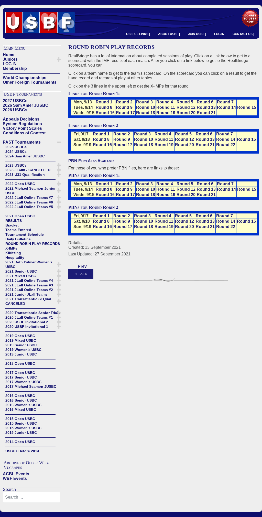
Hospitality (14, 257)
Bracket (12, 225)
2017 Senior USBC (21, 377)
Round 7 (225, 102)
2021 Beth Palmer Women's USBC (28, 264)
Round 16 (105, 113)
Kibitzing (13, 253)
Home (8, 54)
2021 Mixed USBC (20, 276)
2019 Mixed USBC (20, 340)
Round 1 (104, 102)
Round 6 (205, 102)
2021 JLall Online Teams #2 (29, 290)
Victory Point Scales (22, 128)
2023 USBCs (16, 165)
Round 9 (124, 107)
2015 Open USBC (20, 419)
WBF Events (15, 478)
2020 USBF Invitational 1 (26, 327)
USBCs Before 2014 (22, 451)
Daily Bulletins (18, 239)
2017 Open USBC (20, 373)
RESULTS (13, 221)
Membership (15, 68)
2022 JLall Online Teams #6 (29, 202)
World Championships (24, 78)
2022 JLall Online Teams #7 (29, 198)
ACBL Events (16, 474)
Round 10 (145, 107)
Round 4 (164, 102)
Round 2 (124, 102)
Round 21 (206, 113)
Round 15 (246, 107)
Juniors (10, 59)
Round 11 (165, 107)
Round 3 (144, 102)
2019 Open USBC (20, 336)
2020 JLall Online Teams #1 (29, 317)
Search (9, 489)
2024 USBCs (16, 151)
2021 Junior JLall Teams (26, 294)
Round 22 (225, 145)
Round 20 (186, 113)
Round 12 (186, 107)
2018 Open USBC (20, 363)
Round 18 (145, 113)
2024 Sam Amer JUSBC (25, 156)
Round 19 (165, 113)
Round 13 (206, 107)
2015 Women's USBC (23, 428)
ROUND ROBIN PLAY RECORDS (32, 244)
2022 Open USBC (20, 184)
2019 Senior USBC (21, 345)
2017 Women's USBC (23, 382)
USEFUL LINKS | (138, 34)
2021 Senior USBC (21, 271)
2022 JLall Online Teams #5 (29, 207)
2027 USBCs (15, 101)
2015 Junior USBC (21, 432)
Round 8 (104, 107)
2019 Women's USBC (23, 350)
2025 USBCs (16, 147)
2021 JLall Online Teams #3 (29, 285)
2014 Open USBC (20, 442)
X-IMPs (11, 248)
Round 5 (185, 102)
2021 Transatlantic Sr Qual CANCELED (28, 301)
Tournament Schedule (24, 234)
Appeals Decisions (21, 119)
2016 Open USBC (20, 396)
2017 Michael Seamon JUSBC (30, 386)
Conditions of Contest (24, 133)
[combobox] (31, 497)
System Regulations (22, 124)
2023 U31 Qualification (25, 175)
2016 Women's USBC (23, 405)
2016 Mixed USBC (20, 409)
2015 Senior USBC (21, 423)
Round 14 (226, 107)
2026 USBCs (15, 110)
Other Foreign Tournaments (30, 82)
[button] (59, 59)
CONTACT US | (243, 34)
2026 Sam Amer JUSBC (25, 105)
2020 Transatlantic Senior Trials (32, 313)
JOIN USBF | (197, 34)
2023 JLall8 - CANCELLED (27, 170)
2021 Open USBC (20, 216)
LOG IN (219, 34)
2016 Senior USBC (21, 400)
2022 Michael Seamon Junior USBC (30, 190)
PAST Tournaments (22, 142)
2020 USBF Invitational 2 (26, 322)
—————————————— (31, 73)
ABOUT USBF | (169, 34)
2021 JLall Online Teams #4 (29, 280)
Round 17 (125, 113)
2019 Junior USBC (21, 354)
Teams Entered (18, 230)
